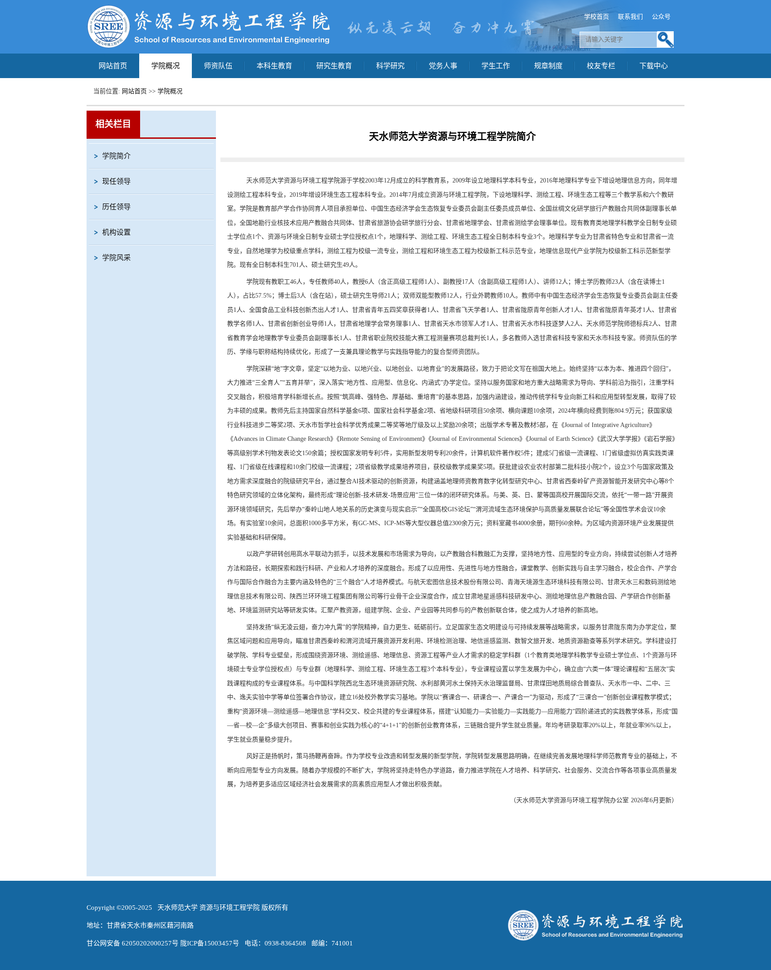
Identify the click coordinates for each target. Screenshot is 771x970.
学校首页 (596, 16)
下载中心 (653, 66)
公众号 (661, 16)
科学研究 (390, 66)
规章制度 (548, 66)
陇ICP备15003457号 (209, 943)
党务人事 (443, 66)
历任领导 (116, 207)
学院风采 (116, 257)
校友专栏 (601, 66)
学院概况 (165, 66)
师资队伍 (218, 66)
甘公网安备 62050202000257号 (132, 943)
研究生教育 (334, 66)
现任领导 (116, 181)
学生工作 (495, 66)
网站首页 (113, 66)
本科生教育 (274, 66)
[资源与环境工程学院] (209, 47)
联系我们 (630, 16)
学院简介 (116, 156)
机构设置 (116, 232)
